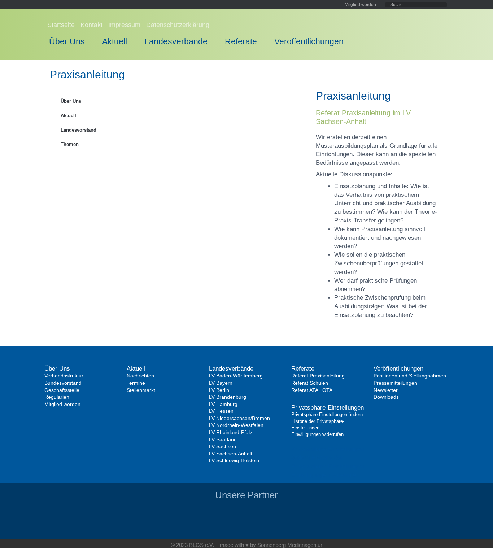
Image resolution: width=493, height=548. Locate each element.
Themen (70, 144)
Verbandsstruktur (63, 376)
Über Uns (67, 41)
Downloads (386, 397)
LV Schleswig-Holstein (234, 460)
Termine (136, 383)
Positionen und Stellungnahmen (410, 376)
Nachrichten (140, 376)
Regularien (56, 397)
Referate (241, 41)
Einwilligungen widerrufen (317, 434)
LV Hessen (221, 411)
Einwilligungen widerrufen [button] (325, 475)
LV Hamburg (223, 404)
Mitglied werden (62, 404)
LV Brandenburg (227, 397)
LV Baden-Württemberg (236, 376)
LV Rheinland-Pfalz (230, 432)
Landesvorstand (78, 130)
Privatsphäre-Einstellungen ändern (327, 414)
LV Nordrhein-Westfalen (236, 425)
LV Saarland (223, 439)
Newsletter (386, 390)
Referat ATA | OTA (311, 390)
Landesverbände (176, 41)
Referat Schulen (309, 383)
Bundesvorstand (63, 383)
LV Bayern (220, 383)
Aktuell (114, 41)
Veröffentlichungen (309, 41)
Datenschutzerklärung (177, 24)
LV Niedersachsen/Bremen (239, 418)
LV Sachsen (222, 446)
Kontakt (91, 24)
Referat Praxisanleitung (318, 376)
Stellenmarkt (141, 390)
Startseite (61, 24)
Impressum (124, 24)
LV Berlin (219, 390)
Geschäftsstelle (61, 390)
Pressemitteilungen (395, 383)
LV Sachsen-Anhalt (230, 453)
